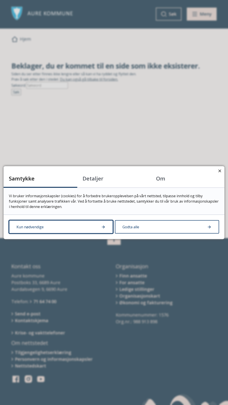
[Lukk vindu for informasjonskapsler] (219, 170)
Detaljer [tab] (93, 178)
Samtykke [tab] (22, 178)
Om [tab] (160, 178)
